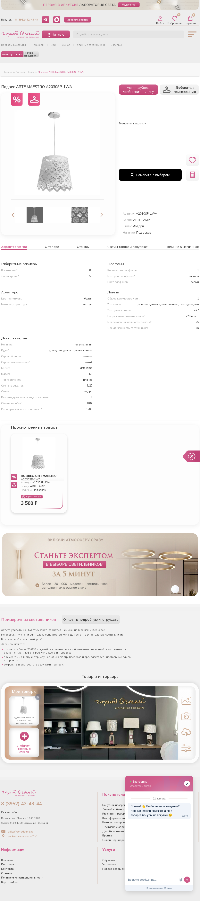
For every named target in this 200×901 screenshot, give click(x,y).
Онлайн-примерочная (116, 840)
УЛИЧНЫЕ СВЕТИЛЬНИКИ (91, 44)
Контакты (7, 868)
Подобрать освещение (92, 34)
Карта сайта (9, 882)
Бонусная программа (115, 805)
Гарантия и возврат (115, 813)
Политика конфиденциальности (22, 877)
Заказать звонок (77, 19)
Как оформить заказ (115, 818)
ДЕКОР (66, 44)
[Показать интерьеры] (186, 700)
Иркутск (6, 19)
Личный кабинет (113, 809)
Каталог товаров (113, 822)
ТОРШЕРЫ (38, 44)
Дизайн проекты (113, 831)
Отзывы (6, 873)
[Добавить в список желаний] (192, 160)
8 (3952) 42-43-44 (26, 19)
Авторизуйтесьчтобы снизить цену (138, 89)
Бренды (107, 835)
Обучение (108, 860)
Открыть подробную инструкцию (90, 619)
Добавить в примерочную (185, 89)
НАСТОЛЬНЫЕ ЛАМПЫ (13, 44)
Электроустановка (12, 54)
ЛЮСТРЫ (116, 44)
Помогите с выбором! (153, 175)
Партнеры (7, 864)
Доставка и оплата (115, 826)
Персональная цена (33, 497)
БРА (53, 44)
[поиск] (177, 35)
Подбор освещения (29, 54)
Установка (109, 864)
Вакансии (7, 860)
